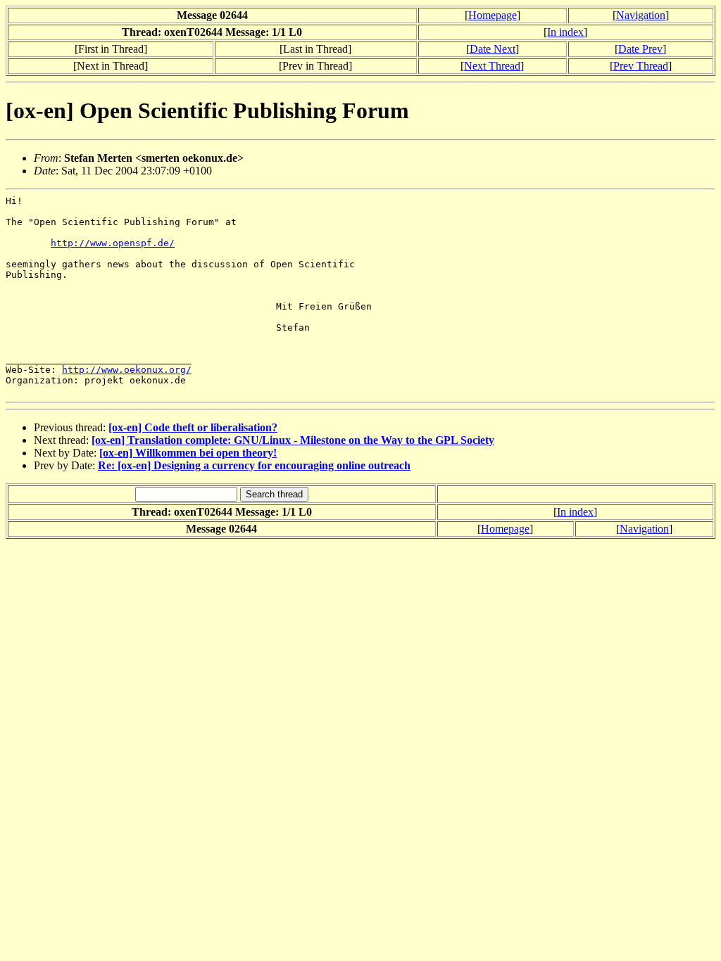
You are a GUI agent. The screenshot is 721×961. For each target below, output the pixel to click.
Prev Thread (640, 66)
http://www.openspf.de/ (113, 243)
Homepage (492, 15)
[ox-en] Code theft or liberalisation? (192, 427)
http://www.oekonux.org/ (127, 369)
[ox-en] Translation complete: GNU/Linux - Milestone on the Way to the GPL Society (293, 440)
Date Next (492, 49)
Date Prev (640, 49)
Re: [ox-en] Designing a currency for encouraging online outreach (254, 465)
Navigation (640, 15)
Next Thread (492, 66)
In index (565, 32)
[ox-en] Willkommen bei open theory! (188, 453)
